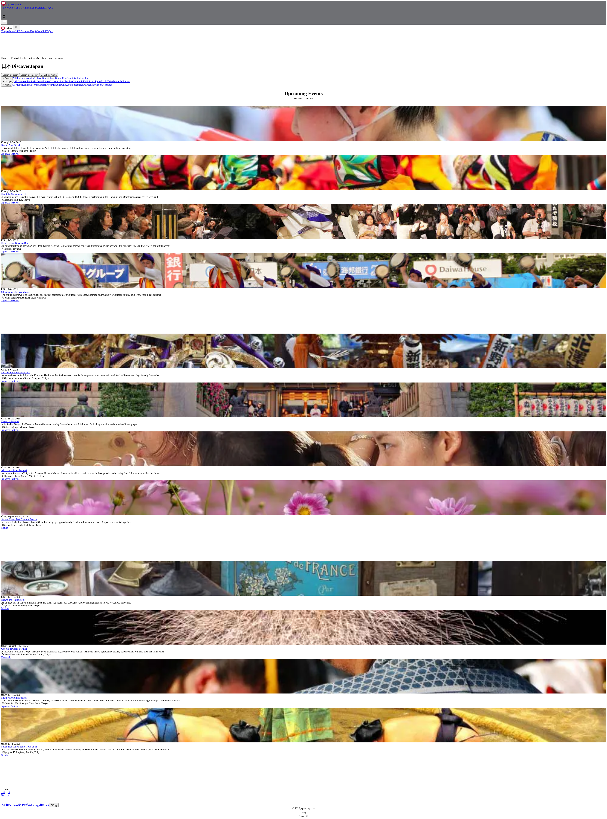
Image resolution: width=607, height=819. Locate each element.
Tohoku (38, 78)
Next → (5, 795)
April (49, 84)
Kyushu (84, 78)
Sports (98, 81)
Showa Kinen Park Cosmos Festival (19, 519)
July (63, 84)
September (77, 84)
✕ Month (7, 85)
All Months (17, 84)
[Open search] (4, 16)
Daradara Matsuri (10, 421)
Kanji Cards (36, 7)
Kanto (45, 78)
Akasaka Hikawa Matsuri (14, 470)
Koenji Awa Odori (10, 145)
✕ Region (7, 78)
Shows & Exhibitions (84, 81)
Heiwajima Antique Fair (13, 599)
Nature (39, 81)
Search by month (49, 75)
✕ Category (8, 81)
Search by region (10, 75)
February (35, 84)
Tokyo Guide (8, 7)
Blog (303, 812)
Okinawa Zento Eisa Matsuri (15, 292)
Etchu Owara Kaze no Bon (14, 243)
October (87, 84)
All (16, 81)
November (96, 84)
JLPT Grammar (22, 7)
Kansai (58, 78)
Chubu (51, 78)
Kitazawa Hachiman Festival (15, 372)
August (68, 84)
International (59, 81)
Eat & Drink (107, 81)
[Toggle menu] (4, 22)
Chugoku (66, 78)
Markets (69, 81)
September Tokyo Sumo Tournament (19, 746)
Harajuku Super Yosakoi (13, 194)
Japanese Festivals (27, 81)
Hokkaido (29, 78)
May (54, 84)
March (43, 84)
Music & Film (120, 81)
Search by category (29, 75)
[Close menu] (16, 27)
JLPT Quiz (47, 7)
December (106, 84)
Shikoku (75, 78)
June (58, 84)
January (27, 84)
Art (128, 81)
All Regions (18, 78)
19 (9, 792)
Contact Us (303, 816)
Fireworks (48, 81)
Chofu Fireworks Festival (14, 648)
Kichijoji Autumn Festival (14, 697)
